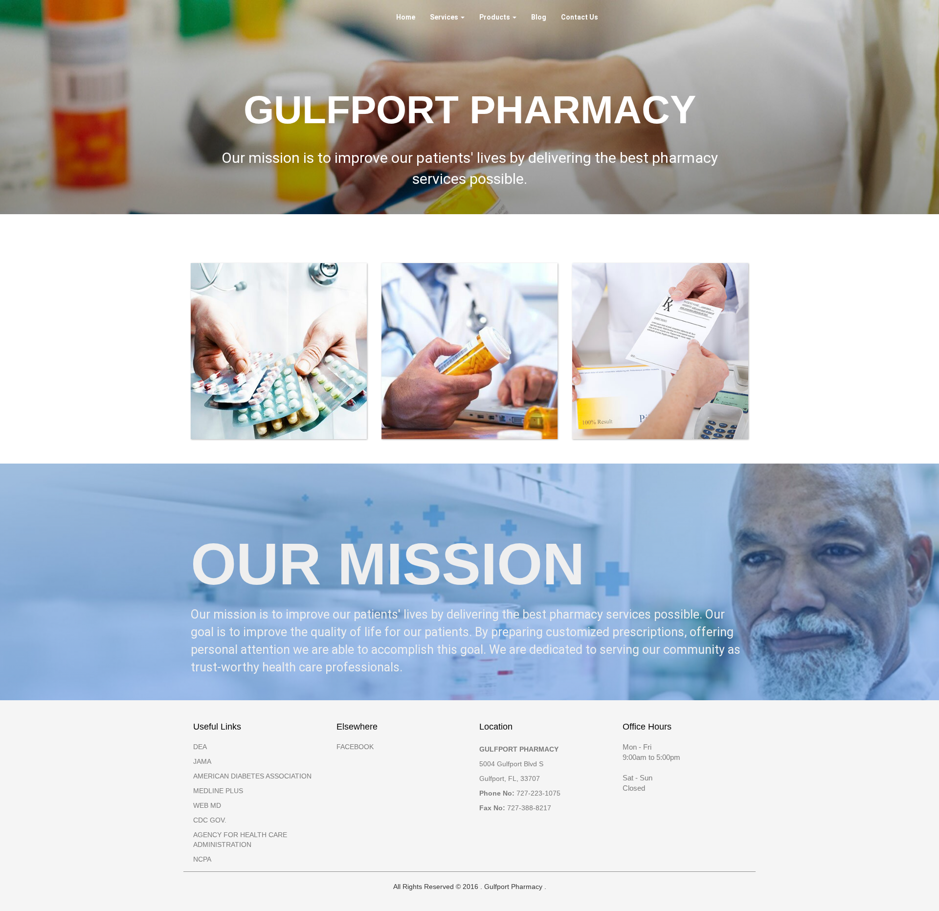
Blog (538, 17)
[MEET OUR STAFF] (469, 351)
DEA (200, 747)
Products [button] (495, 17)
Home (405, 17)
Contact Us (579, 17)
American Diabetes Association (252, 776)
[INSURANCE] (660, 351)
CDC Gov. (209, 820)
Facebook (355, 747)
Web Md (207, 805)
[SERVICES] (279, 351)
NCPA (202, 859)
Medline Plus (218, 791)
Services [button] (445, 17)
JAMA (202, 761)
